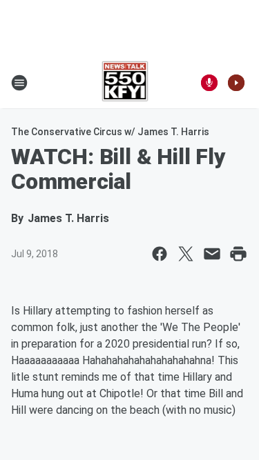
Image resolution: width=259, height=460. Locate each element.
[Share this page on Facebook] (159, 253)
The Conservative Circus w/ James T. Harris (110, 131)
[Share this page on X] (185, 253)
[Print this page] (238, 253)
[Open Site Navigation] (19, 82)
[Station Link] (125, 83)
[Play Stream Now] (236, 82)
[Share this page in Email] (212, 253)
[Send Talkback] (209, 82)
